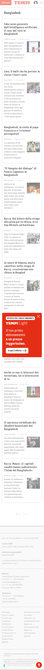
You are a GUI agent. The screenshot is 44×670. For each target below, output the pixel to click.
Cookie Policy (7, 630)
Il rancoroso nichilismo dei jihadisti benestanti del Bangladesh (20, 426)
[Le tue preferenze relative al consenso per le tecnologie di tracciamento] (4, 665)
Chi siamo (6, 612)
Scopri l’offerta (15, 351)
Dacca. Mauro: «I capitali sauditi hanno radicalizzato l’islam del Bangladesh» (20, 467)
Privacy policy (8, 627)
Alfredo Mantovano (11, 384)
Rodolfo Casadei (10, 39)
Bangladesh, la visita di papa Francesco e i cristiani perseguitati (21, 130)
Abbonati (6, 3)
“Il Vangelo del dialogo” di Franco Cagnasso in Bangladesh (20, 172)
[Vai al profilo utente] (36, 2)
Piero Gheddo (8, 180)
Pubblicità (6, 624)
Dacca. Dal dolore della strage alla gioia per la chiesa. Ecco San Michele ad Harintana (22, 222)
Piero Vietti (8, 80)
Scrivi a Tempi (8, 615)
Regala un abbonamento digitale (29, 633)
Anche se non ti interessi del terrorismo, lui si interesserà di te (21, 376)
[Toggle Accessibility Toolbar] (39, 665)
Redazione (7, 139)
